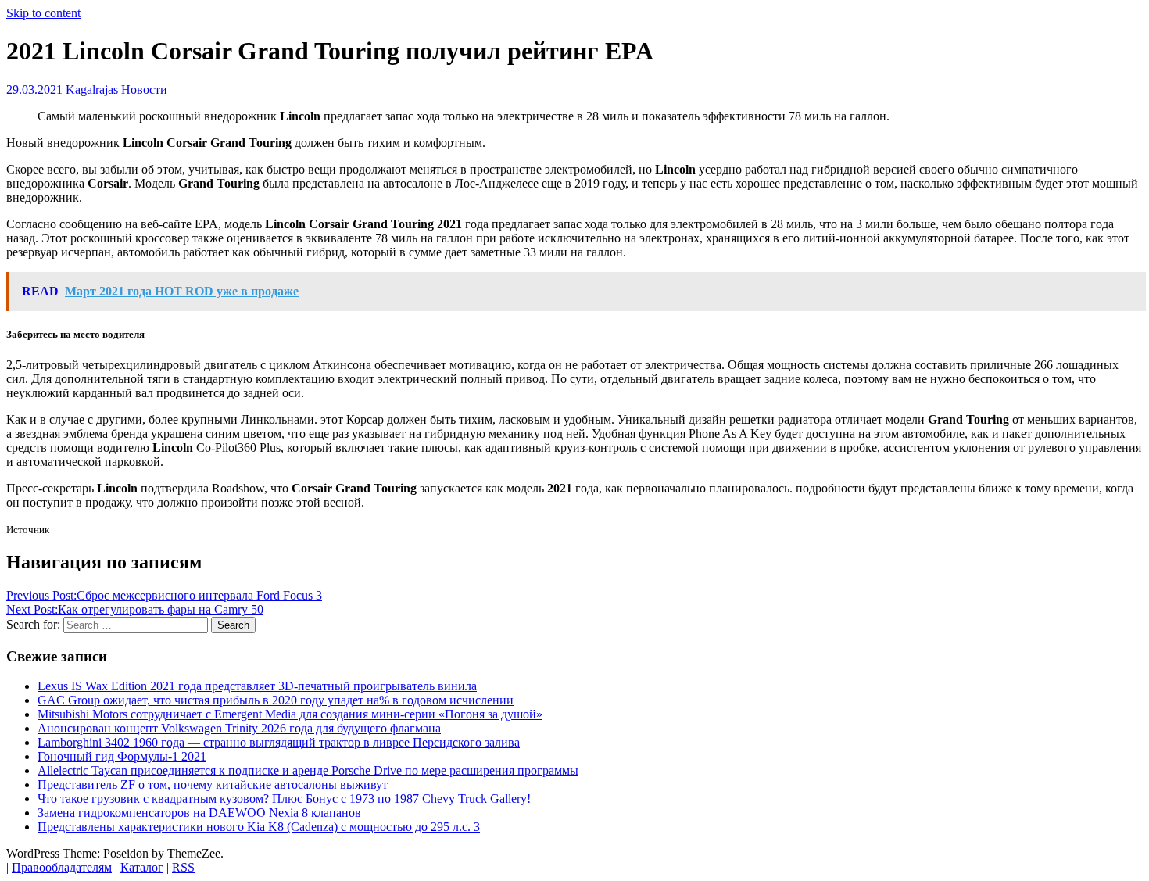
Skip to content (43, 13)
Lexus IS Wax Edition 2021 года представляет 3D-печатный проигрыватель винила (257, 686)
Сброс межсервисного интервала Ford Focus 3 (164, 595)
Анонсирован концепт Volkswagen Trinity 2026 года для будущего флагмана (239, 728)
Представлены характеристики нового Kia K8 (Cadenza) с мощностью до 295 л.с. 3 (259, 826)
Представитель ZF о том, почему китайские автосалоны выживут (213, 784)
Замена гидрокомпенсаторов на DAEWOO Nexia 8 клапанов (199, 812)
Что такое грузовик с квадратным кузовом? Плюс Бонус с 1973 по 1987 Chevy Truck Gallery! (284, 798)
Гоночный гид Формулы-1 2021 (122, 756)
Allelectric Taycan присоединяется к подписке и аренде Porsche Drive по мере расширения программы (308, 770)
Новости (144, 89)
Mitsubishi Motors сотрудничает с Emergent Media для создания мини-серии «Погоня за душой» (290, 714)
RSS (183, 867)
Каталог (141, 867)
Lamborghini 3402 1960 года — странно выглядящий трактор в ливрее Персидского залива (279, 742)
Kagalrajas (92, 89)
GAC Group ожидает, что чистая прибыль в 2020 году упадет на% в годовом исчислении (276, 700)
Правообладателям (62, 867)
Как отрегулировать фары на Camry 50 (134, 609)
